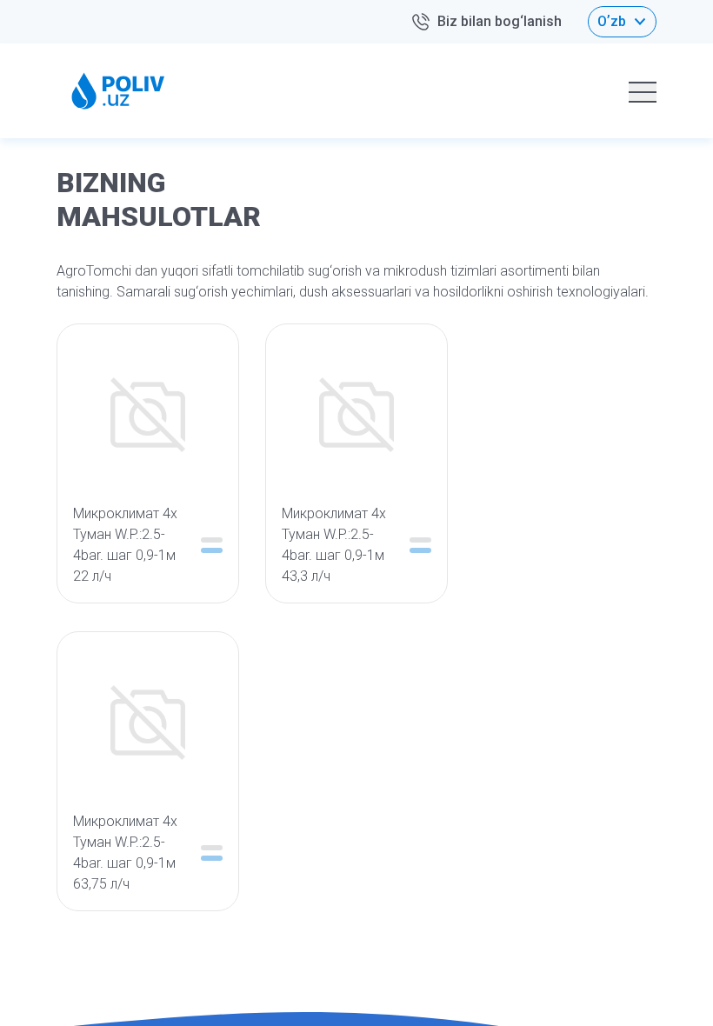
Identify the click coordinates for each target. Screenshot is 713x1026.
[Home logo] (118, 91)
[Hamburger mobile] (642, 91)
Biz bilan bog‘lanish (499, 21)
